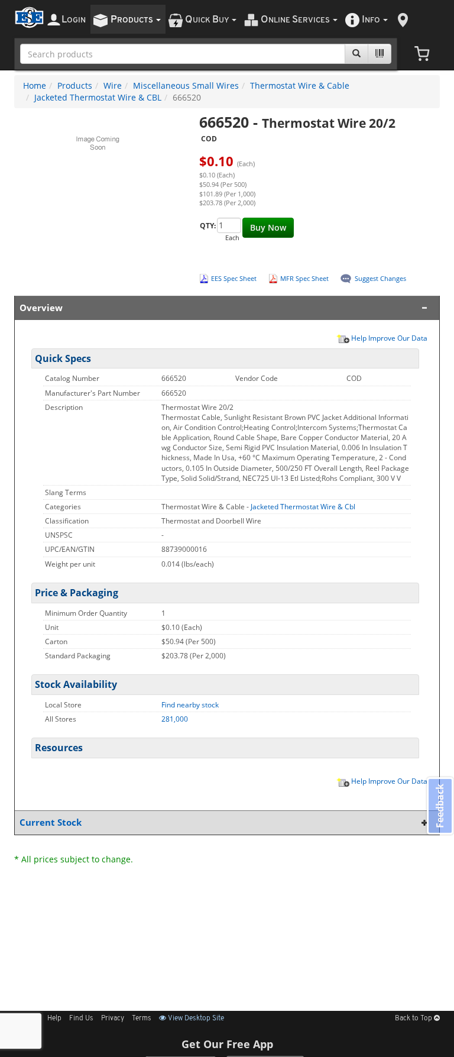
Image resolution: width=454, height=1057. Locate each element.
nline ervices (296, 20)
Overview (41, 307)
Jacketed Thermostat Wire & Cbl (303, 507)
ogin (73, 20)
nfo (371, 20)
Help (54, 1018)
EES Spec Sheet (234, 278)
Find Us (81, 1018)
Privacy (112, 1018)
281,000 (174, 719)
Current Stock (51, 822)
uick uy (208, 20)
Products (74, 85)
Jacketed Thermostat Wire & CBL (97, 97)
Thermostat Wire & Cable (299, 85)
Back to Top (414, 1018)
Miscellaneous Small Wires (186, 85)
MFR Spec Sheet (304, 278)
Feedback (439, 806)
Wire (112, 85)
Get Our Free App (227, 1044)
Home (34, 85)
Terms (141, 1018)
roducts (133, 20)
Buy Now (268, 227)
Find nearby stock (190, 705)
